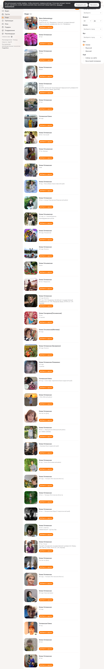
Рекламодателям (7, 40)
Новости (4, 42)
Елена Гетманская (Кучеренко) (50, 346)
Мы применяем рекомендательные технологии (11, 46)
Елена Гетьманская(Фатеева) (49, 329)
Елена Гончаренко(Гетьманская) (50, 313)
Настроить (94, 5)
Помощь (15, 40)
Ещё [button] (9, 42)
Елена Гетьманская (46, 149)
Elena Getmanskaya (45, 18)
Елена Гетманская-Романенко (49, 362)
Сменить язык (6, 37)
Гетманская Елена (45, 116)
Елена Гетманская (45, 35)
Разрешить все (81, 5)
